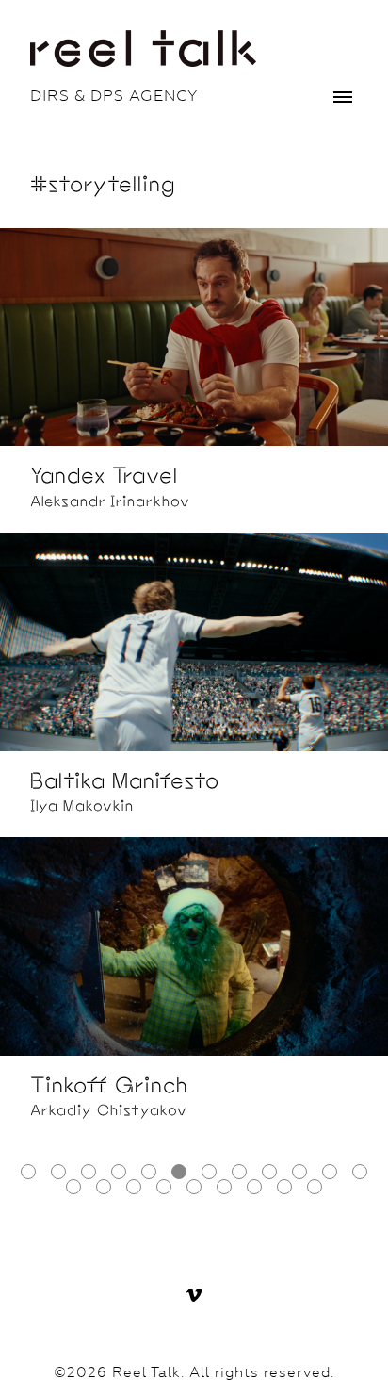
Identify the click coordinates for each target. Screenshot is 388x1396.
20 (284, 1186)
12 (359, 1171)
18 (224, 1186)
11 (329, 1171)
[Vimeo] (194, 1295)
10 (299, 1171)
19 (254, 1186)
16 (163, 1186)
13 (73, 1186)
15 (133, 1186)
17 (194, 1186)
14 (103, 1186)
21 (314, 1186)
